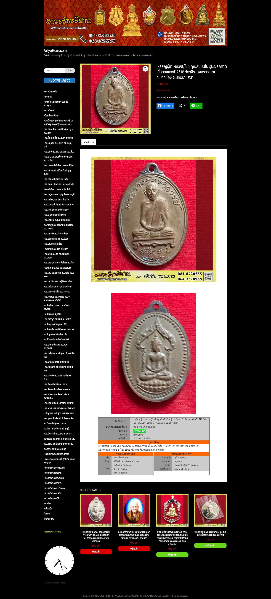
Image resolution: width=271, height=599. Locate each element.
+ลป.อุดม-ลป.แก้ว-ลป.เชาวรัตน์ (57, 291)
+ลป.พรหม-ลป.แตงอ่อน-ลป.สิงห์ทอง (59, 408)
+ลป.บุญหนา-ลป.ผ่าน (53, 244)
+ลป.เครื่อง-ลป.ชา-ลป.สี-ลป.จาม (58, 286)
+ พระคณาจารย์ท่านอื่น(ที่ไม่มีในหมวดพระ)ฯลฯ (59, 460)
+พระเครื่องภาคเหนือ (52, 493)
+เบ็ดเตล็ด (48, 508)
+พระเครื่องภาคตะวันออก (54, 488)
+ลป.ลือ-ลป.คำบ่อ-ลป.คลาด (55, 384)
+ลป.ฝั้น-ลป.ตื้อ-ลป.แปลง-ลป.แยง (58, 138)
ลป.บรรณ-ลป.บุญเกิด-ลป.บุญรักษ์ (58, 444)
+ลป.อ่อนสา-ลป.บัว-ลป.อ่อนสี (56, 239)
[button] (145, 69)
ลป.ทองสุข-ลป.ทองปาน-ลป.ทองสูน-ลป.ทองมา (59, 226)
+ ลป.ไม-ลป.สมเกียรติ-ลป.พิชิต (57, 339)
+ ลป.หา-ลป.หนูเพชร (52, 314)
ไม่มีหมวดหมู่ (49, 519)
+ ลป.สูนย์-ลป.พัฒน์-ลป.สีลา (56, 334)
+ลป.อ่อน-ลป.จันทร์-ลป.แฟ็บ (56, 179)
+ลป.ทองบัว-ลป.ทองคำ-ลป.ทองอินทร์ (57, 377)
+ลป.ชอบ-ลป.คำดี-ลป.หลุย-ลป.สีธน (59, 165)
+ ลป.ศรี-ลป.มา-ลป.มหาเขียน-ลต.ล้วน (56, 307)
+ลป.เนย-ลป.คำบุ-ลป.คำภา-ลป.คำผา (59, 262)
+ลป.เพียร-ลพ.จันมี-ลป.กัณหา (57, 220)
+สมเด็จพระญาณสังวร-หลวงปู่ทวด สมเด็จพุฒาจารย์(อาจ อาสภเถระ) (58, 122)
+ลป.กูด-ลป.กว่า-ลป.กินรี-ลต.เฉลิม (59, 418)
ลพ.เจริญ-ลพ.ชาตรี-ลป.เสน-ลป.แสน (59, 439)
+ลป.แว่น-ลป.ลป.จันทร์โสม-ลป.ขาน (59, 403)
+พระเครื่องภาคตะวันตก (54, 478)
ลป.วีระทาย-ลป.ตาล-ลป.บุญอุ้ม (57, 428)
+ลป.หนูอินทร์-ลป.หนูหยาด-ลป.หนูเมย (58, 368)
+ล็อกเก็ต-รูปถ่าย (51, 115)
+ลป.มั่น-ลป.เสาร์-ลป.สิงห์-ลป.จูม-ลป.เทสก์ (58, 130)
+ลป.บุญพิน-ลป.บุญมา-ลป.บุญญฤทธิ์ (58, 144)
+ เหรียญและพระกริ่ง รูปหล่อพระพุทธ (56, 103)
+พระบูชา (48, 97)
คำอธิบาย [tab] (89, 142)
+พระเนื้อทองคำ (50, 91)
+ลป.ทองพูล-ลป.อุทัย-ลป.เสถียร (57, 319)
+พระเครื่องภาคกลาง (52, 483)
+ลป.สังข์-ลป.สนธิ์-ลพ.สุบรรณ (57, 389)
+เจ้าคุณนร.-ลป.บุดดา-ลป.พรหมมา (59, 413)
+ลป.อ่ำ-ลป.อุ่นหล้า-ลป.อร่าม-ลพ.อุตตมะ (56, 396)
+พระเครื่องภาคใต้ (51, 498)
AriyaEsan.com (55, 50)
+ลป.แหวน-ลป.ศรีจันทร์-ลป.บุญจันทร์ (57, 172)
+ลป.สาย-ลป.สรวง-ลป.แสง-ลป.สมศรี (56, 346)
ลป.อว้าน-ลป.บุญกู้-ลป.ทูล (55, 449)
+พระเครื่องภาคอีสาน (178, 97)
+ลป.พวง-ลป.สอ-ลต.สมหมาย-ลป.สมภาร (57, 255)
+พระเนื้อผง (49, 110)
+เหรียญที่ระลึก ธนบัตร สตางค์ (56, 454)
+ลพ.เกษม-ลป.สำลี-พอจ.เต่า (56, 249)
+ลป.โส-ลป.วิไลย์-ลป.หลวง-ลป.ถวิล (59, 184)
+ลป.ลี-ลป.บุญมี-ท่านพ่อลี (55, 215)
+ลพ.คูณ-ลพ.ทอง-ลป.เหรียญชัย (58, 268)
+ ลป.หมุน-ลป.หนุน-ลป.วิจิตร (56, 324)
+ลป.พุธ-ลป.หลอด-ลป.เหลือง (56, 362)
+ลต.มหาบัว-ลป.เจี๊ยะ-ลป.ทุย (56, 233)
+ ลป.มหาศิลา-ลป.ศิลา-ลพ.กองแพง (59, 329)
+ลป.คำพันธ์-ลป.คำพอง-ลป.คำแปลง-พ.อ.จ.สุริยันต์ (57, 298)
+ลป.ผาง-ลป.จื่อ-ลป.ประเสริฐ (56, 209)
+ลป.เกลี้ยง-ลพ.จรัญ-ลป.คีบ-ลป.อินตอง (59, 354)
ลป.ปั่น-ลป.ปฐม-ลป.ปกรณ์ (55, 423)
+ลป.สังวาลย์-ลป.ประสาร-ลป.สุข (58, 433)
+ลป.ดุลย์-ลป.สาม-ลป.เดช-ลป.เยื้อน (59, 151)
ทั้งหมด (47, 55)
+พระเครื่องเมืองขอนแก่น (54, 468)
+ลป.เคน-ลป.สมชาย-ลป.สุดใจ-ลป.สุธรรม (59, 274)
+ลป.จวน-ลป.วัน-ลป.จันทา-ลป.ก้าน (59, 204)
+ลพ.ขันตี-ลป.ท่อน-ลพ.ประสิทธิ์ (57, 189)
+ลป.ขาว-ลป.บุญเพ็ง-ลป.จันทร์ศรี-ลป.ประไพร (58, 158)
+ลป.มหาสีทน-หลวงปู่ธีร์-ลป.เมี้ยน (58, 281)
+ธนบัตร (47, 503)
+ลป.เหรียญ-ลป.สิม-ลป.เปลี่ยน (57, 199)
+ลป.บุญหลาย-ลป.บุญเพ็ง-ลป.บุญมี (59, 194)
